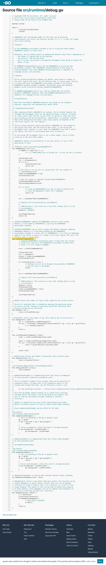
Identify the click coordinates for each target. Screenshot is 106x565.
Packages (79, 3)
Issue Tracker (71, 535)
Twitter (90, 535)
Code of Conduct (72, 545)
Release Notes (71, 539)
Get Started (29, 525)
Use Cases (6, 529)
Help (25, 539)
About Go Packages (52, 532)
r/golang (90, 545)
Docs (66, 3)
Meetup (90, 549)
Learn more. (91, 561)
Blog (67, 532)
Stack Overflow (29, 535)
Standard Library (51, 529)
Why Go (42, 3)
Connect (91, 525)
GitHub (90, 539)
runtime (37, 10)
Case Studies (6, 532)
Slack (90, 542)
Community (95, 3)
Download (69, 529)
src (26, 10)
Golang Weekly (93, 552)
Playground (28, 529)
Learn (55, 3)
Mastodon (91, 532)
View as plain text (9, 515)
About (69, 525)
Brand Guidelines (72, 542)
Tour (25, 532)
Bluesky (90, 529)
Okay (100, 561)
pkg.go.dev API (50, 535)
